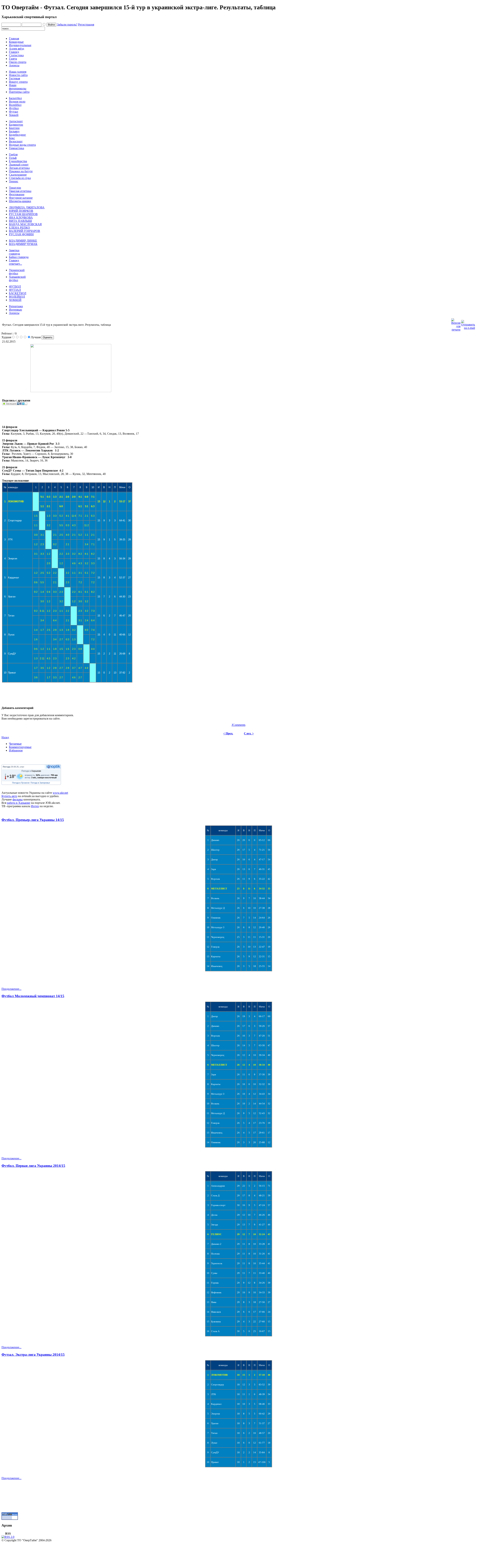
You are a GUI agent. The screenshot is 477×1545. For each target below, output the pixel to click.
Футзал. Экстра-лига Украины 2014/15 (33, 1354)
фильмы (17, 799)
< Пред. (228, 733)
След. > (249, 733)
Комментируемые (20, 747)
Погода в (31, 771)
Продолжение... (11, 988)
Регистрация (86, 24)
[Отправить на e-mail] (468, 323)
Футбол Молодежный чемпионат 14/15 (32, 996)
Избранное (16, 750)
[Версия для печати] (455, 323)
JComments (238, 724)
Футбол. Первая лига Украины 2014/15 (33, 1166)
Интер (35, 806)
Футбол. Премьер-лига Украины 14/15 (32, 820)
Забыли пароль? (67, 24)
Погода (6, 767)
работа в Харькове (18, 802)
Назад (5, 737)
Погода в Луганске (21, 783)
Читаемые (15, 743)
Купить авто (9, 796)
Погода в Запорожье (40, 783)
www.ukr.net (60, 792)
